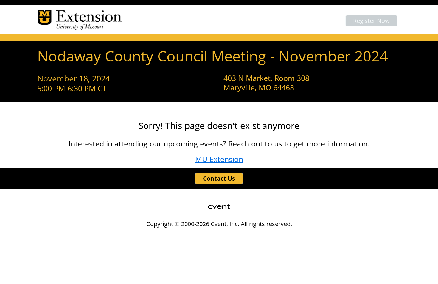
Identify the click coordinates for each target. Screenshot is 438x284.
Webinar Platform (308, 236)
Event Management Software (135, 236)
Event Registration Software (251, 236)
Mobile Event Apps (194, 236)
